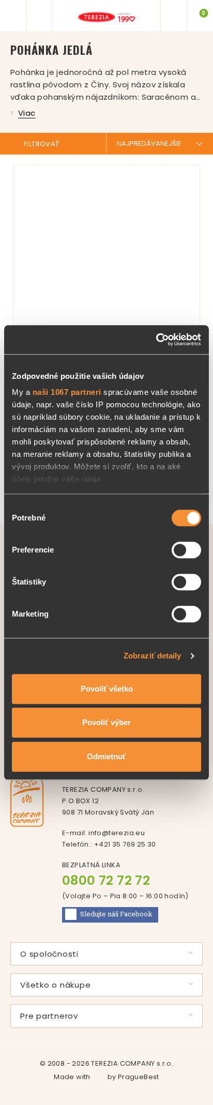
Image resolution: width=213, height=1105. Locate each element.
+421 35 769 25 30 (125, 844)
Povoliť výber (106, 722)
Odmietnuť (106, 756)
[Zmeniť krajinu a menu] (173, 15)
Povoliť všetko (107, 688)
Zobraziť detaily (152, 655)
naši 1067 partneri (67, 392)
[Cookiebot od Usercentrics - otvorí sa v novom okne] (156, 339)
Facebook (116, 913)
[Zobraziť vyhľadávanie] (39, 15)
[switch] (186, 550)
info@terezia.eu (116, 833)
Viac (27, 113)
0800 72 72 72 (106, 880)
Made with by (106, 1077)
